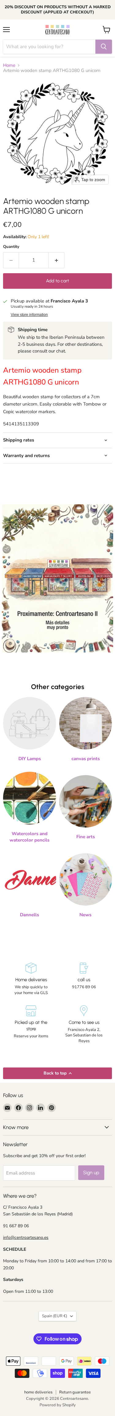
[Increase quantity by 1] (56, 260)
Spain (54, 1316)
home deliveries (38, 1392)
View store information (29, 315)
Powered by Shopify (58, 1405)
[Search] (103, 47)
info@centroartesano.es (25, 1237)
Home (9, 65)
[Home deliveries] (31, 979)
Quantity (11, 247)
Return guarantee (75, 1392)
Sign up (91, 1172)
